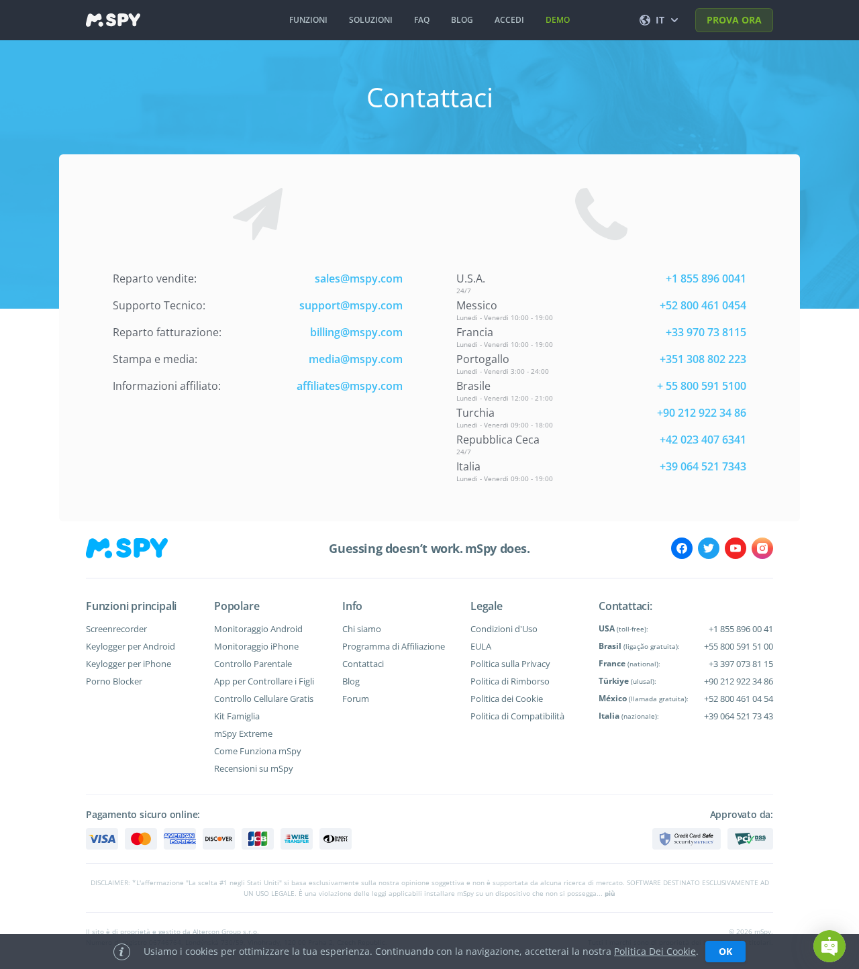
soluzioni (371, 20)
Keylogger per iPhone (128, 664)
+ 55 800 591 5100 (701, 385)
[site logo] (113, 20)
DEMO (558, 20)
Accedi (509, 20)
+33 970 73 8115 (706, 332)
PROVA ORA (734, 19)
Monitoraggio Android (258, 629)
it (660, 19)
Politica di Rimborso (510, 681)
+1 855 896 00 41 (741, 629)
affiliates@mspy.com (350, 385)
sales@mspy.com (359, 278)
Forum (355, 699)
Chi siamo (361, 629)
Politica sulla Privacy (510, 664)
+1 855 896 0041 (706, 278)
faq (422, 20)
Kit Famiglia (237, 716)
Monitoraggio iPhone (256, 646)
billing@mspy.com (356, 332)
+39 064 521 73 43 (738, 716)
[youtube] (735, 548)
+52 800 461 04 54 (738, 699)
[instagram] (762, 548)
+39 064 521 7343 (703, 466)
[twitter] (708, 548)
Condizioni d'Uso (504, 629)
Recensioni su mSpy (253, 768)
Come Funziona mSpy (257, 751)
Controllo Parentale (253, 664)
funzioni (308, 20)
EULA (480, 646)
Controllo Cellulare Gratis (263, 699)
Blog (351, 681)
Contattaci (363, 664)
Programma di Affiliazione (393, 646)
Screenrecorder (116, 629)
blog (462, 20)
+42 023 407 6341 (703, 439)
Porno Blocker (114, 681)
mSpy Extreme (243, 733)
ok (725, 951)
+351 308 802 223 (703, 359)
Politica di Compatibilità (517, 716)
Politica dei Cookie (506, 699)
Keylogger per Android (130, 646)
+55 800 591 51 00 (738, 646)
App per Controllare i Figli (264, 681)
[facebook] (682, 548)
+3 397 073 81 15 (741, 664)
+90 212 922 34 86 (701, 412)
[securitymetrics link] (686, 839)
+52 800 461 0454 (703, 305)
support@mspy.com (351, 305)
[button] (829, 946)
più (610, 893)
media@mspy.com (356, 359)
